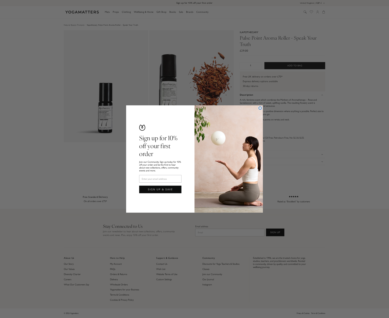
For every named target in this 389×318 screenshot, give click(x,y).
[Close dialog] (260, 108)
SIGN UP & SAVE (160, 189)
